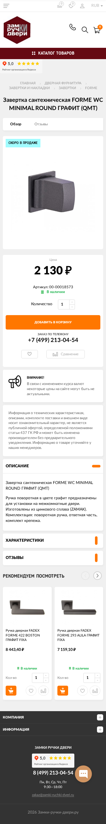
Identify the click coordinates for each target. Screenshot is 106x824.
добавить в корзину (53, 322)
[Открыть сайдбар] (6, 5)
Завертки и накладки (29, 88)
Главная (28, 83)
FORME (91, 88)
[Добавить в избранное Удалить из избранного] (29, 354)
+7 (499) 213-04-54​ (72, 27)
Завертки (67, 88)
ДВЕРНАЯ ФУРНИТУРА (63, 83)
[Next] (97, 575)
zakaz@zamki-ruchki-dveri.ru (53, 795)
